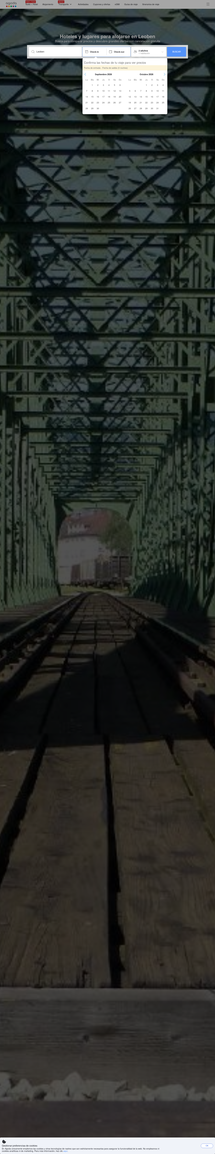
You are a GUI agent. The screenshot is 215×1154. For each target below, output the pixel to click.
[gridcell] (92, 85)
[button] (85, 74)
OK (207, 1145)
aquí (65, 1150)
